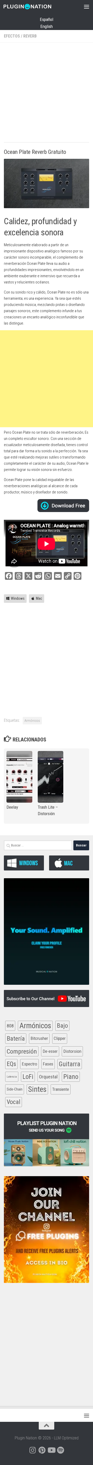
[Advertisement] (46, 93)
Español (46, 19)
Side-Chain (14, 1089)
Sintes (37, 1089)
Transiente (60, 1089)
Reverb (30, 36)
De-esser (50, 1051)
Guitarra (69, 1064)
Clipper (60, 1038)
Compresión (22, 1051)
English (46, 26)
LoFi (27, 1076)
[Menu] (86, 6)
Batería (16, 1038)
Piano (70, 1076)
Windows (18, 598)
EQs (11, 1064)
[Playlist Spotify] (60, 1450)
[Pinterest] (41, 1450)
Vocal (13, 1102)
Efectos (12, 36)
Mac (39, 598)
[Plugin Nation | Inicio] (35, 6)
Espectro (29, 1063)
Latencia (12, 1076)
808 (10, 1026)
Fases (48, 1063)
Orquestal (48, 1077)
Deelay (12, 807)
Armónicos (32, 720)
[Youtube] (51, 1450)
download (63, 505)
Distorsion (72, 1051)
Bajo (62, 1025)
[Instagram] (32, 1450)
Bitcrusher (39, 1038)
